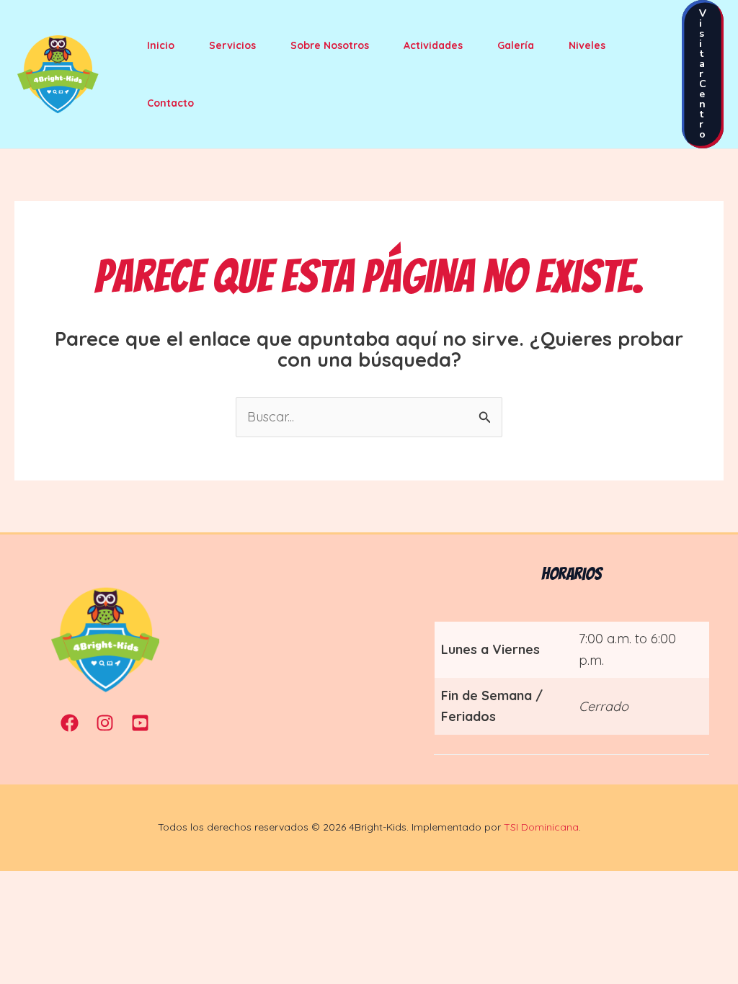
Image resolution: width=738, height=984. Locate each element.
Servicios (232, 45)
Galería (515, 45)
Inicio (160, 45)
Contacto (170, 103)
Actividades (433, 45)
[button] (703, 74)
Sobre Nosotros (329, 45)
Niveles (587, 45)
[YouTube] (140, 723)
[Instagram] (105, 723)
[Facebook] (70, 723)
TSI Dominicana (541, 826)
